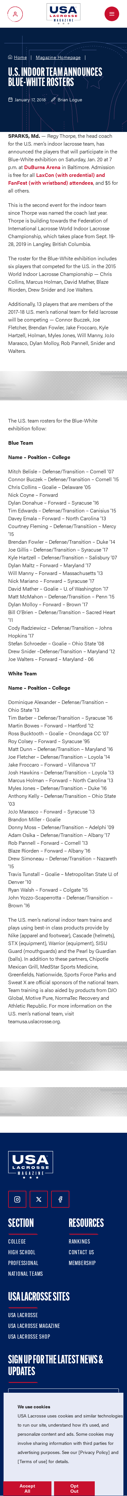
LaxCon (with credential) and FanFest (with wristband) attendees (56, 178)
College (17, 1242)
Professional (23, 1264)
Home (20, 57)
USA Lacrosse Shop (29, 1337)
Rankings (79, 1242)
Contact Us (81, 1253)
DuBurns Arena (42, 167)
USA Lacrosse (23, 1316)
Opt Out (74, 1488)
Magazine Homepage (58, 57)
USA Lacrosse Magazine (34, 1327)
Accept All (27, 1488)
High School (21, 1253)
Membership (82, 1264)
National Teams (25, 1274)
